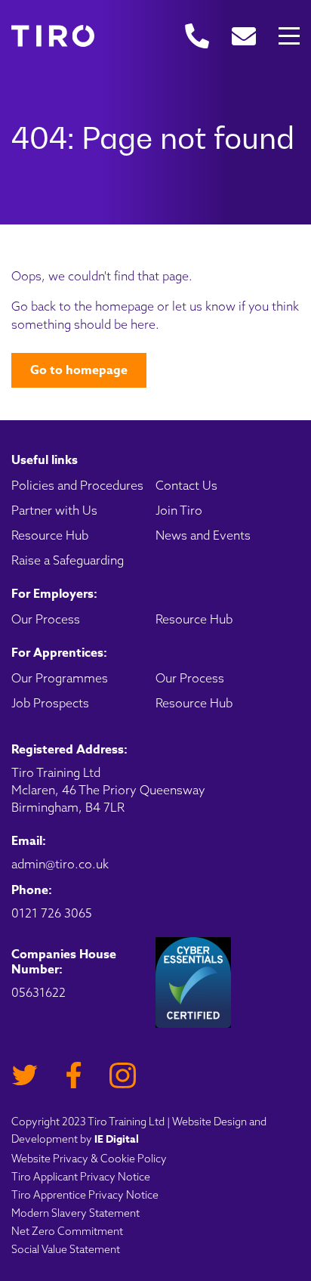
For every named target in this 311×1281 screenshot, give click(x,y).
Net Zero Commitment (67, 1231)
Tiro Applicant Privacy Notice (80, 1177)
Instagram (122, 1075)
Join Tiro (179, 510)
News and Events (203, 535)
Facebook (73, 1075)
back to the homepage (92, 306)
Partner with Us (54, 510)
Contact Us (186, 485)
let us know (204, 306)
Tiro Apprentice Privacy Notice (85, 1195)
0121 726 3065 (51, 913)
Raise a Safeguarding (67, 560)
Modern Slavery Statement (75, 1213)
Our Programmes (59, 677)
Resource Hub (49, 535)
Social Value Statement (65, 1249)
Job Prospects (50, 702)
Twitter (24, 1075)
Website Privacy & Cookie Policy (89, 1158)
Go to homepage (79, 370)
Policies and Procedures (77, 485)
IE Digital (116, 1139)
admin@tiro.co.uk (60, 863)
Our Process (45, 619)
